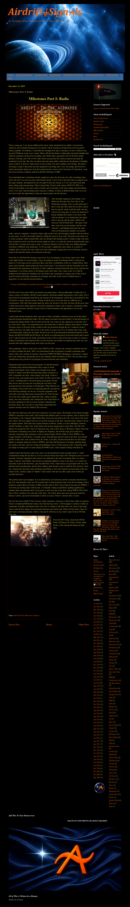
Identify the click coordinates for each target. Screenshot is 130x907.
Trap (110, 806)
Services (112, 709)
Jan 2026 (96, 616)
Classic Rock (113, 725)
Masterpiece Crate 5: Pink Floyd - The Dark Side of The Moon (111, 468)
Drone (111, 788)
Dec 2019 (96, 664)
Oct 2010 (96, 753)
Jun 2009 (96, 774)
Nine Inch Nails (114, 672)
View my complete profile (102, 361)
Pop (110, 611)
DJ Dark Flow (19, 615)
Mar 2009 (96, 777)
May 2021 (97, 637)
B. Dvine (112, 632)
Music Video (113, 669)
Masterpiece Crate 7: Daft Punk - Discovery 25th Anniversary (111, 435)
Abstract (112, 650)
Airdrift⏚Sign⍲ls (45, 12)
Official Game (112, 75)
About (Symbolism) (24, 75)
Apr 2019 (96, 689)
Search (95, 571)
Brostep (112, 782)
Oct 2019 (96, 671)
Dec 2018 (96, 701)
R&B (111, 677)
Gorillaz (112, 751)
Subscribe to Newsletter (73, 75)
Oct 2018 (96, 707)
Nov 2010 (96, 750)
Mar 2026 (96, 609)
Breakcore (112, 779)
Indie (111, 703)
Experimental (114, 577)
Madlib (111, 754)
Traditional (113, 760)
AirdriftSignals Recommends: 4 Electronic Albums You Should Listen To (107, 374)
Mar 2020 (96, 655)
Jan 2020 (96, 661)
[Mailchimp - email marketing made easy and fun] (118, 177)
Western (112, 766)
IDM (110, 700)
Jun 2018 (96, 713)
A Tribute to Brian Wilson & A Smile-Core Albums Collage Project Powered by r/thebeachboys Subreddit (107, 481)
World (111, 712)
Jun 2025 (96, 622)
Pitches (96, 133)
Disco (111, 785)
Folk (110, 743)
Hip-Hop (112, 571)
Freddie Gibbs (114, 746)
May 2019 (97, 686)
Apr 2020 (96, 652)
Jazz (110, 666)
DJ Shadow (113, 734)
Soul (110, 629)
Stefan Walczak (111, 337)
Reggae (111, 706)
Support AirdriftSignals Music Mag (106, 108)
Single (111, 623)
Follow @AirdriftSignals (102, 185)
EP (110, 602)
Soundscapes (113, 680)
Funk (111, 697)
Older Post (84, 624)
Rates (10, 79)
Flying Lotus (113, 694)
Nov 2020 (96, 643)
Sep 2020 (96, 649)
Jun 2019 (96, 683)
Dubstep (112, 656)
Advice (111, 773)
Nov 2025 (96, 619)
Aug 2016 (96, 725)
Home (11, 75)
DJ (110, 635)
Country (112, 731)
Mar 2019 (96, 692)
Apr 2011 (96, 744)
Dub (110, 740)
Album (111, 565)
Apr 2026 (96, 606)
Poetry (111, 797)
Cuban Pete (113, 653)
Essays (111, 660)
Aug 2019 (96, 677)
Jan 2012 (96, 738)
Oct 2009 (96, 771)
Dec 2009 (96, 768)
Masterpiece (113, 617)
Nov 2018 (96, 704)
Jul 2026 (96, 603)
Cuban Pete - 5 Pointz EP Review (111, 445)
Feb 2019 (96, 695)
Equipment (113, 791)
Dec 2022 (96, 631)
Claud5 (111, 728)
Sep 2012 (96, 732)
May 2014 (97, 729)
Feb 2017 (96, 722)
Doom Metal (113, 691)
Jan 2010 (96, 765)
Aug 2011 (96, 741)
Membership (55, 75)
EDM (111, 614)
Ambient (112, 716)
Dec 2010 (96, 747)
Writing (111, 769)
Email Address (100, 166)
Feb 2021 (96, 640)
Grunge (111, 663)
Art (110, 719)
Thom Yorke (113, 757)
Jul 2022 (96, 634)
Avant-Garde (113, 626)
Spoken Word (114, 800)
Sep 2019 (96, 674)
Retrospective (114, 644)
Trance (111, 803)
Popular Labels (41, 75)
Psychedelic (113, 595)
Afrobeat (112, 776)
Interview (112, 605)
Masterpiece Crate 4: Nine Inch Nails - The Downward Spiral (111, 512)
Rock (111, 574)
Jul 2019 (96, 680)
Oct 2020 (96, 646)
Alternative (113, 598)
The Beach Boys (115, 683)
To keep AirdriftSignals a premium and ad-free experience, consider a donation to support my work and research (48, 285)
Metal (111, 608)
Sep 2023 (96, 628)
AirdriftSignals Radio (94, 75)
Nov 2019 (96, 667)
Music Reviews (114, 560)
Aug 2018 (96, 710)
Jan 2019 (96, 698)
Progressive (113, 620)
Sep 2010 (96, 756)
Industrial (112, 638)
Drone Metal (113, 737)
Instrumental (113, 582)
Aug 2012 (96, 735)
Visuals (111, 763)
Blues (111, 722)
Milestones (29, 615)
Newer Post (14, 624)
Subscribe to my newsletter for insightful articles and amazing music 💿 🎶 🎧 (99, 579)
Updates (36, 615)
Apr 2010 (96, 759)
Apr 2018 (96, 719)
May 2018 (97, 716)
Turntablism (113, 688)
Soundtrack (113, 647)
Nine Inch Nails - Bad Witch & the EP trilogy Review (110, 538)
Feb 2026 (96, 612)
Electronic (112, 568)
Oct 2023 (96, 625)
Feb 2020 (96, 658)
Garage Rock (113, 794)
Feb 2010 (96, 762)
